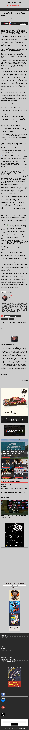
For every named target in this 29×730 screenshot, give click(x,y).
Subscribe (14, 587)
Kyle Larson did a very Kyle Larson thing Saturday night (21, 465)
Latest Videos (4, 642)
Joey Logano (17, 316)
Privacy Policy (4, 637)
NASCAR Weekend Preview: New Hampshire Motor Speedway (14, 453)
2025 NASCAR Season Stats (6, 650)
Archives (3, 648)
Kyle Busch (4, 318)
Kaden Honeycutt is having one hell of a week (20, 475)
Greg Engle (12, 18)
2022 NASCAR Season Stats (6, 657)
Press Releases (4, 644)
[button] (27, 9)
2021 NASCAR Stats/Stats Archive (8, 659)
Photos (2, 646)
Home (2, 639)
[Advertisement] (14, 566)
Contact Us (3, 635)
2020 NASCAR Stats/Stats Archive (8, 661)
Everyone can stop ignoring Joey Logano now (7, 475)
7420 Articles (15, 344)
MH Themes (22, 728)
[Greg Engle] (5, 300)
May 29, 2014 (5, 18)
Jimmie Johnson (8, 316)
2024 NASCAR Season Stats (6, 652)
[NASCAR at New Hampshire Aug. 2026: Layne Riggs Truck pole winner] (14, 507)
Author (3, 292)
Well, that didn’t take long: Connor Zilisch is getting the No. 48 (7, 465)
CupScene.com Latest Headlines (12, 481)
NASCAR (11, 318)
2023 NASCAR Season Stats (6, 655)
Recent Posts (9, 292)
